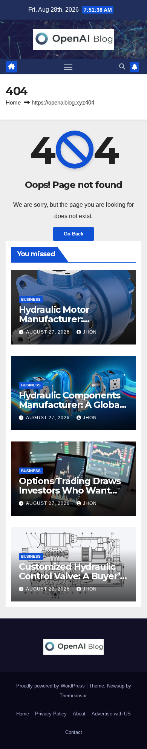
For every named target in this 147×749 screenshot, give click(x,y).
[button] (122, 66)
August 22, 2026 (48, 589)
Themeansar (73, 695)
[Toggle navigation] (68, 67)
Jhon (90, 332)
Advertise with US (111, 714)
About (79, 714)
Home (13, 102)
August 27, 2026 (48, 332)
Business (31, 299)
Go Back (73, 234)
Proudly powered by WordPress (51, 686)
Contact (73, 732)
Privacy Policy (51, 714)
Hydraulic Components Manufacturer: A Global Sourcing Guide (70, 405)
